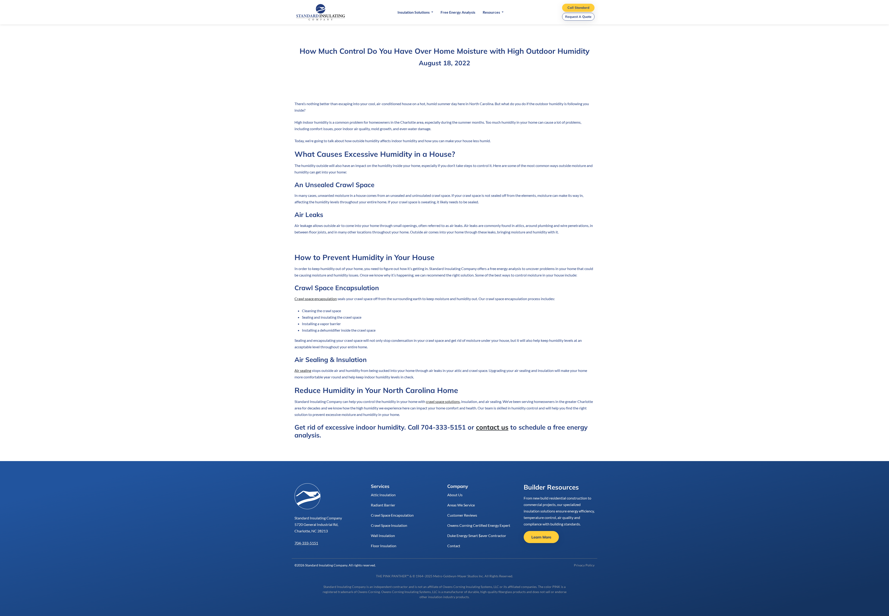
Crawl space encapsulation (315, 298)
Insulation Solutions (414, 12)
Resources (492, 12)
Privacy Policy (584, 565)
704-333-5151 (306, 543)
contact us (492, 427)
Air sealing (302, 370)
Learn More (541, 537)
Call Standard (578, 8)
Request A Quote (578, 17)
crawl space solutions (443, 401)
